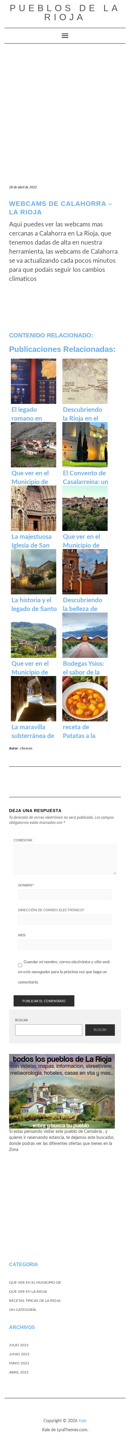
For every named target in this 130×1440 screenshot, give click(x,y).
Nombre (26, 885)
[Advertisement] (65, 112)
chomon (26, 748)
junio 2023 (19, 1354)
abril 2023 (18, 1372)
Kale (82, 1421)
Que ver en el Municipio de (35, 1282)
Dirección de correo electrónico (51, 910)
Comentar (23, 840)
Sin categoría (22, 1310)
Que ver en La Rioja (28, 1291)
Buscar (21, 1020)
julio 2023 (18, 1345)
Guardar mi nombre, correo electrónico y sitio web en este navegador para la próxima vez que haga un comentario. (64, 972)
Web (21, 935)
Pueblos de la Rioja (65, 12)
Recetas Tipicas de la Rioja (34, 1300)
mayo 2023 (19, 1363)
